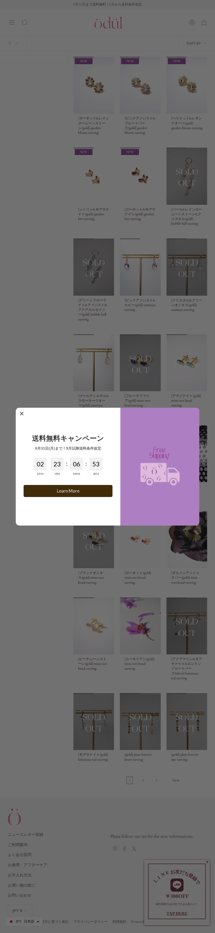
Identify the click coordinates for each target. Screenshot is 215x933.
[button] (22, 414)
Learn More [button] (68, 491)
